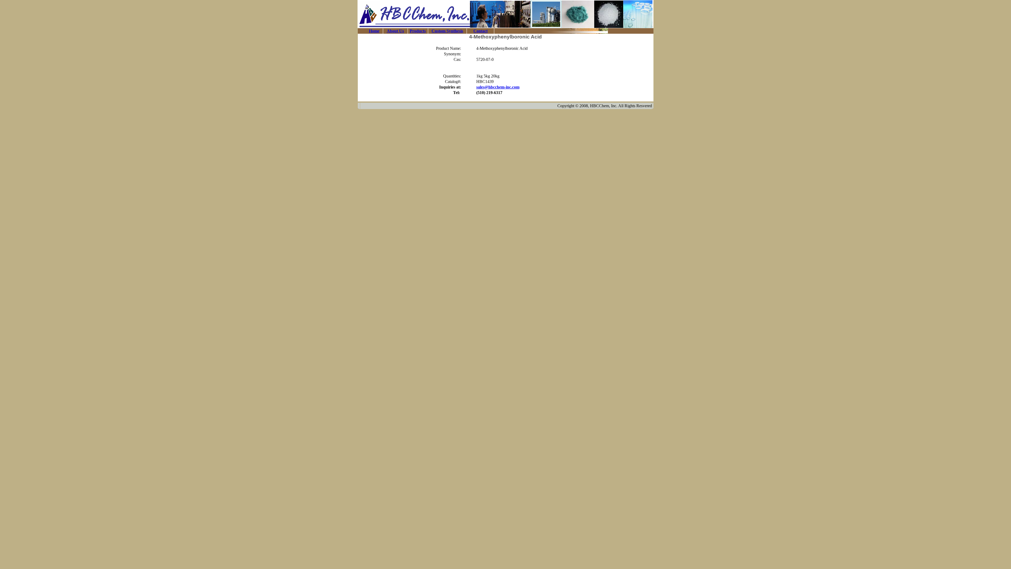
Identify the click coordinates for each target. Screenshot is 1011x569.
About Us (395, 31)
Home (374, 31)
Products (418, 31)
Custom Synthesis (447, 31)
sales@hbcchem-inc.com (497, 87)
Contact (480, 31)
